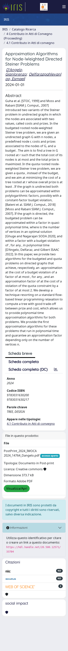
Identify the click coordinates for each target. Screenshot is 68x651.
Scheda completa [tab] (23, 361)
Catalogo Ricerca (24, 29)
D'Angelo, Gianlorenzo (15, 71)
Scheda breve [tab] (20, 353)
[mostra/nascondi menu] (64, 7)
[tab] (56, 369)
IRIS (5, 29)
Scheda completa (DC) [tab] (28, 369)
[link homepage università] (44, 6)
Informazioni (18, 527)
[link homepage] (13, 6)
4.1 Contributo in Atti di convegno (30, 43)
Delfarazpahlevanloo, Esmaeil (33, 76)
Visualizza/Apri (16, 488)
